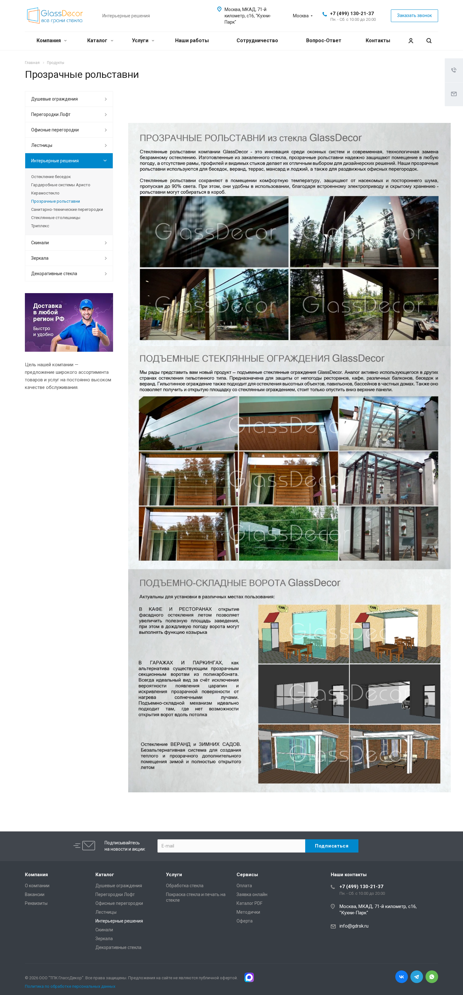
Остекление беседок (51, 176)
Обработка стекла (184, 885)
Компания (49, 40)
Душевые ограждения (54, 98)
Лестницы (41, 145)
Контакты (378, 40)
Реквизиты (36, 903)
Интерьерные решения (55, 160)
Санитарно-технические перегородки (67, 209)
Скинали (40, 242)
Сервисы (247, 874)
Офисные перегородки (55, 129)
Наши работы (192, 40)
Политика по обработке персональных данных (70, 986)
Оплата (244, 885)
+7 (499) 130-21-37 (352, 13)
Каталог (98, 40)
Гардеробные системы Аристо (60, 184)
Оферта (245, 920)
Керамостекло (45, 193)
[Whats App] (432, 976)
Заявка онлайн (252, 894)
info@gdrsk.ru (354, 926)
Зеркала (40, 258)
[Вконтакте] (401, 976)
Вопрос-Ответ (323, 40)
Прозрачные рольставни (55, 201)
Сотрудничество (257, 40)
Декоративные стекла (54, 273)
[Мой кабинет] (411, 41)
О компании (37, 885)
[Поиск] (429, 41)
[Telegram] (416, 976)
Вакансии (34, 894)
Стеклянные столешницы (55, 217)
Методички (248, 912)
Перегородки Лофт (51, 114)
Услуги (141, 40)
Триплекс (40, 225)
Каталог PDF (249, 903)
